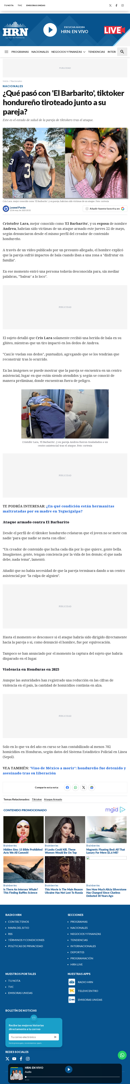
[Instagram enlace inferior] (28, 1059)
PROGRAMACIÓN (81, 958)
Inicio (5, 81)
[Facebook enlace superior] (116, 5)
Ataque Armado (53, 799)
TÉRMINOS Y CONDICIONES (26, 940)
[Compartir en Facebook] (67, 787)
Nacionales (16, 81)
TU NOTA (9, 5)
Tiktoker (37, 799)
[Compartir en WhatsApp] (75, 787)
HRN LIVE (76, 964)
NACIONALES (40, 51)
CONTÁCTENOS (18, 921)
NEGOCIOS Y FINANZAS (66, 51)
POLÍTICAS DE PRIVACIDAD (25, 946)
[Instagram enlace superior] (122, 5)
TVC (20, 5)
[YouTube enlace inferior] (14, 1059)
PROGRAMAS (20, 51)
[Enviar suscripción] (55, 1037)
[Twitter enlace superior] (110, 5)
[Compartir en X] (83, 787)
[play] (68, 1069)
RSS (10, 933)
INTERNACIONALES (83, 946)
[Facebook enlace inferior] (21, 1059)
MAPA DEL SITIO (18, 927)
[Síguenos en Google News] (91, 787)
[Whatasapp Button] (122, 1055)
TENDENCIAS (96, 51)
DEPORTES (77, 952)
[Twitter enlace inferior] (7, 1059)
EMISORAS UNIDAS (35, 5)
